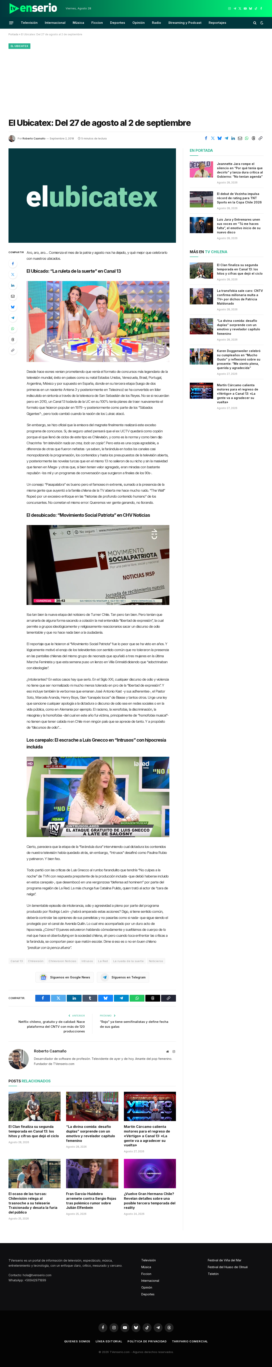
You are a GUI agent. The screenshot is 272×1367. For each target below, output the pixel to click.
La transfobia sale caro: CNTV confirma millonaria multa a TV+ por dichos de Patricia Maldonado (240, 297)
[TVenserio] (33, 8)
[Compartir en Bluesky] (219, 138)
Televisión (29, 23)
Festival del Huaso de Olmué (228, 1267)
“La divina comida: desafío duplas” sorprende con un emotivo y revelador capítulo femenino (90, 1133)
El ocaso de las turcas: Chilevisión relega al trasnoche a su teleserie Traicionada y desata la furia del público (32, 1203)
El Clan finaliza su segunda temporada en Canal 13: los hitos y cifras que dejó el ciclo (33, 1131)
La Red (103, 961)
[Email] (12, 296)
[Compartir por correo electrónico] (240, 138)
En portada (201, 150)
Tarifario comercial (190, 1341)
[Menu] (11, 22)
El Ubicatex (19, 46)
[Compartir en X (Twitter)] (213, 138)
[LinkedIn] (12, 285)
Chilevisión (35, 961)
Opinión (138, 23)
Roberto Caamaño (34, 138)
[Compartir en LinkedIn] (233, 138)
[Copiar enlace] (260, 138)
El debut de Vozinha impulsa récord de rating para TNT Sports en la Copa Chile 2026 (239, 198)
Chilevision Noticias (62, 961)
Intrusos (87, 961)
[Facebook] (12, 263)
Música (78, 23)
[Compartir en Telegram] (226, 138)
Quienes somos (77, 1341)
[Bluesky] (12, 307)
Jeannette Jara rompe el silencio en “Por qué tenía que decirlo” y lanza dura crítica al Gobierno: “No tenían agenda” (240, 170)
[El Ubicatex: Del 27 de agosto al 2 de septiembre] (92, 195)
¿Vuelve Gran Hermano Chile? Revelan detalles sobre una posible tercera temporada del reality (149, 1201)
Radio (156, 23)
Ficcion (97, 23)
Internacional (55, 23)
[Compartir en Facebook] (206, 138)
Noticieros (156, 961)
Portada (13, 34)
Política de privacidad (147, 1341)
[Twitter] (12, 274)
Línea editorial (109, 1341)
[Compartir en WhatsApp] (247, 138)
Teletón (213, 1274)
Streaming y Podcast (184, 23)
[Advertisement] (136, 82)
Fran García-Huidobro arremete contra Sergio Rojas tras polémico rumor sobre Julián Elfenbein (91, 1201)
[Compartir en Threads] (253, 138)
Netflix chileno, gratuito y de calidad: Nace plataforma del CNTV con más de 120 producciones (51, 1026)
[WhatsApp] (12, 328)
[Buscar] (254, 23)
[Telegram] (12, 318)
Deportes (117, 23)
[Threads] (12, 339)
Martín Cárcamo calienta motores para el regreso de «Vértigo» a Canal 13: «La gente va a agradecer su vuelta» (147, 1135)
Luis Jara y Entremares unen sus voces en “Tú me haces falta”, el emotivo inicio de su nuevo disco (239, 226)
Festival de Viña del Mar (224, 1260)
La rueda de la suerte (128, 961)
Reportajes (217, 23)
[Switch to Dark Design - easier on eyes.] (261, 22)
